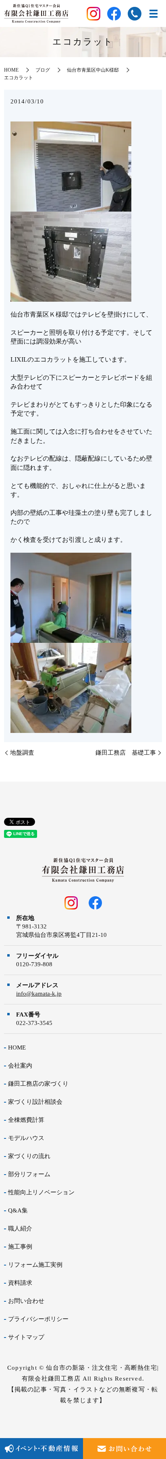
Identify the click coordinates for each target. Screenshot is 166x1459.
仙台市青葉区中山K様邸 (93, 70)
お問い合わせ (26, 1301)
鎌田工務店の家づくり (38, 1083)
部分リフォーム (29, 1174)
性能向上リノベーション (41, 1192)
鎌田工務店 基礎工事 (125, 752)
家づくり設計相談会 (35, 1102)
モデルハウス (26, 1138)
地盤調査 (22, 752)
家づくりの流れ (29, 1156)
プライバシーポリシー (38, 1319)
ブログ (42, 70)
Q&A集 (18, 1210)
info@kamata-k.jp (39, 993)
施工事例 (20, 1246)
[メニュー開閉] (153, 14)
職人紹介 (20, 1228)
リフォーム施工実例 (35, 1264)
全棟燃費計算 (26, 1120)
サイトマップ (26, 1337)
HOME (11, 70)
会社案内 (20, 1065)
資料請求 (20, 1283)
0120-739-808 (34, 964)
